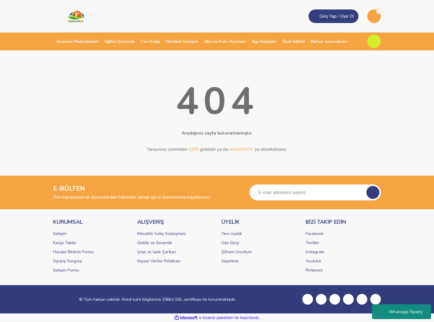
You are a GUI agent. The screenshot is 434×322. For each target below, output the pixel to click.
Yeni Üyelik (231, 233)
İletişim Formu (66, 270)
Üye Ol (347, 16)
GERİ (194, 149)
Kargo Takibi (64, 243)
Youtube (313, 261)
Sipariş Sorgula (67, 261)
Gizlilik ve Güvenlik (154, 243)
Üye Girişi (230, 243)
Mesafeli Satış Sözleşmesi (161, 233)
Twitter (312, 243)
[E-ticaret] (216, 318)
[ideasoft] (186, 318)
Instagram (315, 252)
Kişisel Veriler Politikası (158, 261)
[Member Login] (314, 16)
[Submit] (372, 192)
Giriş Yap (328, 16)
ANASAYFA (241, 149)
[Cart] (374, 16)
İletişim (59, 233)
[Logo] (74, 16)
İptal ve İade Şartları (156, 252)
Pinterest (314, 270)
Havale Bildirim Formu (73, 252)
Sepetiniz (230, 261)
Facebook (315, 233)
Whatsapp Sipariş (405, 312)
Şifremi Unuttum (236, 252)
